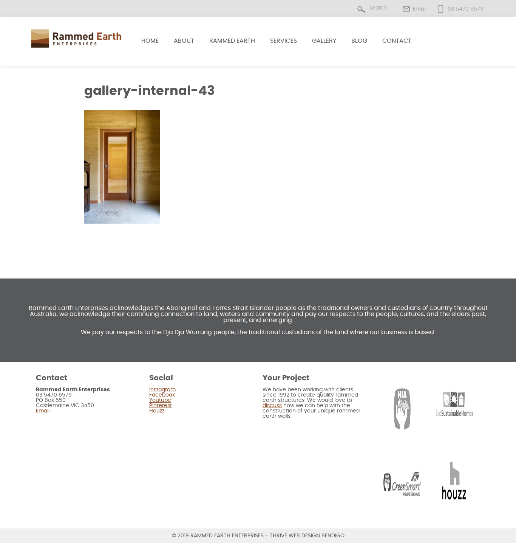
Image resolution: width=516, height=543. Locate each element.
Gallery (324, 41)
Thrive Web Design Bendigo (307, 535)
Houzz (156, 411)
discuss (272, 405)
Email (419, 9)
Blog (359, 41)
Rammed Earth (232, 41)
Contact (396, 41)
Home (150, 41)
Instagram (162, 389)
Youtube (160, 400)
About (184, 41)
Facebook (162, 395)
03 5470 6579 (466, 9)
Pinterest (160, 405)
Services (283, 41)
